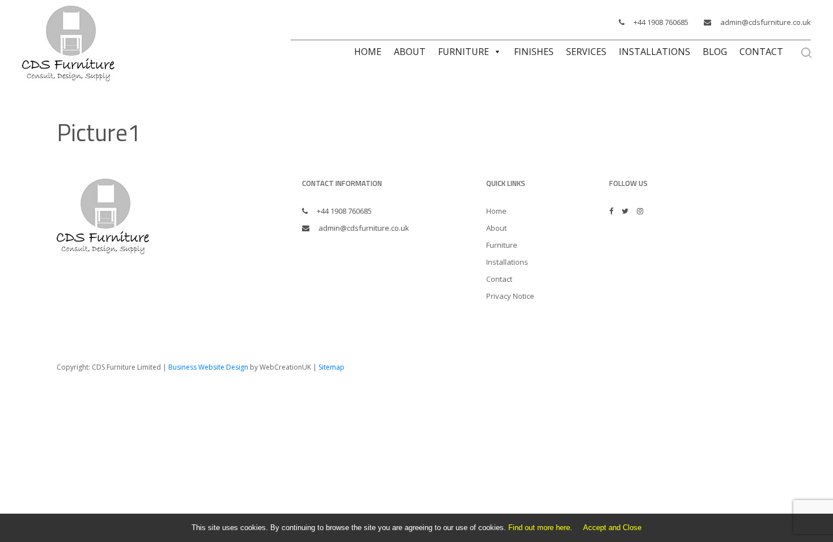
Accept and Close (612, 527)
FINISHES (534, 51)
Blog (715, 51)
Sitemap (331, 367)
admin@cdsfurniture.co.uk (765, 22)
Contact (761, 51)
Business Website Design (208, 367)
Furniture (463, 51)
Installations (654, 51)
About (410, 51)
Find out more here (539, 527)
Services (586, 51)
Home (367, 51)
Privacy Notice (510, 296)
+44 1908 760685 (661, 22)
